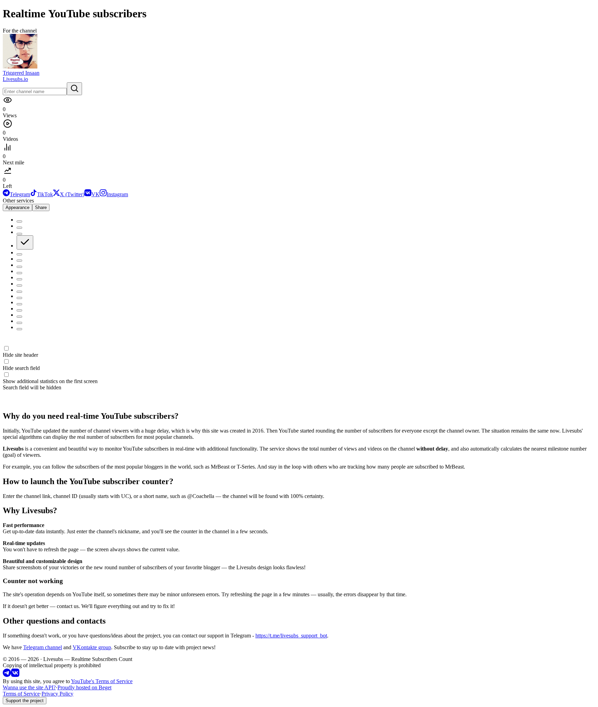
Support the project (25, 700)
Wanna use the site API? (29, 687)
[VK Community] (15, 675)
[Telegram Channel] (7, 675)
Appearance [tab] (17, 207)
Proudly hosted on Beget (84, 687)
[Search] (74, 88)
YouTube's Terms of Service (102, 681)
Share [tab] (41, 207)
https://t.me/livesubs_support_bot (291, 635)
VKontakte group (92, 647)
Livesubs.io (15, 79)
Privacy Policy (57, 694)
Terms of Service (21, 694)
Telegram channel (42, 647)
